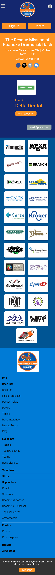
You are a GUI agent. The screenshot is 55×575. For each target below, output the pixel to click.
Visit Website (26, 113)
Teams (6, 456)
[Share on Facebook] (18, 65)
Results (6, 544)
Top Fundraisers (11, 512)
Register (7, 389)
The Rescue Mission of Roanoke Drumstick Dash (27, 42)
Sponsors (7, 494)
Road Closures (10, 462)
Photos (6, 531)
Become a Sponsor (13, 500)
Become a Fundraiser (14, 506)
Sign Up (14, 26)
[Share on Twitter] (24, 65)
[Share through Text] (36, 65)
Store (5, 476)
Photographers (10, 537)
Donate (39, 26)
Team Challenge (11, 450)
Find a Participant (11, 395)
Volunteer (8, 470)
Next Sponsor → (39, 127)
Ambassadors (9, 517)
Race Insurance (11, 419)
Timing (6, 413)
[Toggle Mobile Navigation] (3, 6)
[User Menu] (50, 6)
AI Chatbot (8, 550)
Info (4, 377)
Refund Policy (10, 425)
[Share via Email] (30, 65)
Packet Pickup (10, 401)
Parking (6, 407)
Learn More (31, 564)
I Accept (27, 569)
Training (6, 444)
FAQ (4, 431)
